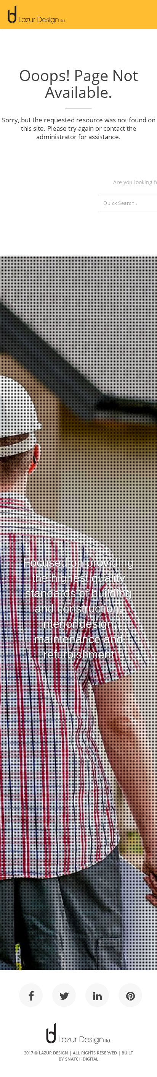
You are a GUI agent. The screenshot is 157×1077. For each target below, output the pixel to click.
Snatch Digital (81, 1059)
